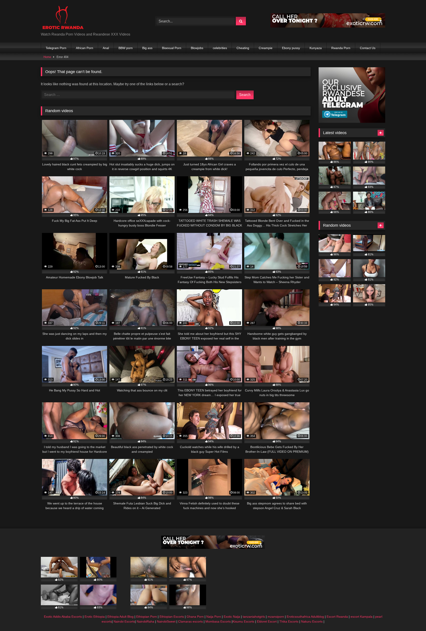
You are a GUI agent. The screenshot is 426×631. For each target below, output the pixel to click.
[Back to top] (412, 617)
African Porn (84, 48)
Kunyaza (316, 48)
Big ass (147, 48)
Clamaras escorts (190, 621)
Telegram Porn (56, 48)
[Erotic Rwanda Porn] (63, 18)
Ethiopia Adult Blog (120, 616)
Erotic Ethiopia (95, 616)
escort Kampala (362, 616)
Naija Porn (213, 616)
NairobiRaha (145, 621)
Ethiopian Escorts (172, 616)
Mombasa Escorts (218, 621)
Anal (106, 48)
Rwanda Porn (340, 48)
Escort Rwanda (337, 616)
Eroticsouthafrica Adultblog (305, 616)
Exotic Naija (232, 616)
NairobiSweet (166, 621)
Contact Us (367, 48)
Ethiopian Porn (146, 616)
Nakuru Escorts (312, 621)
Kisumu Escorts (243, 621)
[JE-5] (327, 26)
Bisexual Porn (171, 48)
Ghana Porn (195, 616)
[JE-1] (352, 121)
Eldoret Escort (267, 621)
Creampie (265, 48)
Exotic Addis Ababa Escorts (63, 616)
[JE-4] (213, 548)
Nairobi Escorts (124, 621)
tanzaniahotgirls (254, 616)
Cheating (243, 48)
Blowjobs (197, 48)
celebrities (220, 48)
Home (47, 57)
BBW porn (125, 48)
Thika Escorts (288, 621)
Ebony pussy (291, 48)
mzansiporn (276, 616)
